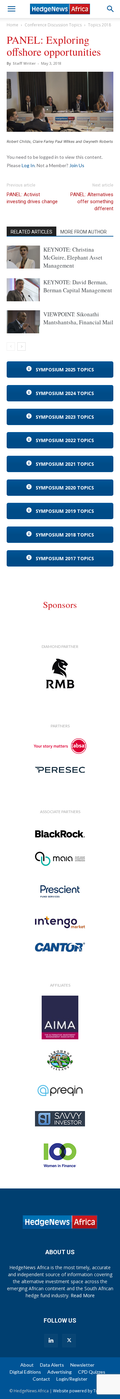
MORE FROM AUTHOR (83, 232)
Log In (28, 165)
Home (12, 25)
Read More (83, 1295)
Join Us (76, 165)
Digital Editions (25, 1372)
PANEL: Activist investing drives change (32, 198)
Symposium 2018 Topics (64, 535)
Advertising (59, 1372)
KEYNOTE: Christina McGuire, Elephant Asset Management (72, 257)
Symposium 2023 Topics (64, 417)
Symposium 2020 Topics (64, 487)
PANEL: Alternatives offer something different (91, 202)
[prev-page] (11, 346)
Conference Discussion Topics (53, 25)
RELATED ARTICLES (31, 232)
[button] (11, 9)
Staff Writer (24, 63)
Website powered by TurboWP (82, 1391)
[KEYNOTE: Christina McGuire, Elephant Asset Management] (23, 257)
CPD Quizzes (91, 1372)
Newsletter (82, 1365)
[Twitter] (69, 1340)
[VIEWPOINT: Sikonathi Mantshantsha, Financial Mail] (23, 321)
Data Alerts (52, 1365)
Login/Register (71, 1379)
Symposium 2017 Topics (64, 558)
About (27, 1365)
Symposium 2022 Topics (64, 440)
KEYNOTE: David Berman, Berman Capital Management (77, 286)
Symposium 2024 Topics (64, 393)
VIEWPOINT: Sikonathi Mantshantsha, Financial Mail (78, 318)
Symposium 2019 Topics (64, 511)
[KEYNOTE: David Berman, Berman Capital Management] (23, 289)
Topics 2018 (99, 25)
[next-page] (21, 346)
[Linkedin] (51, 1340)
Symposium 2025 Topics (64, 369)
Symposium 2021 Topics (64, 464)
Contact (41, 1379)
